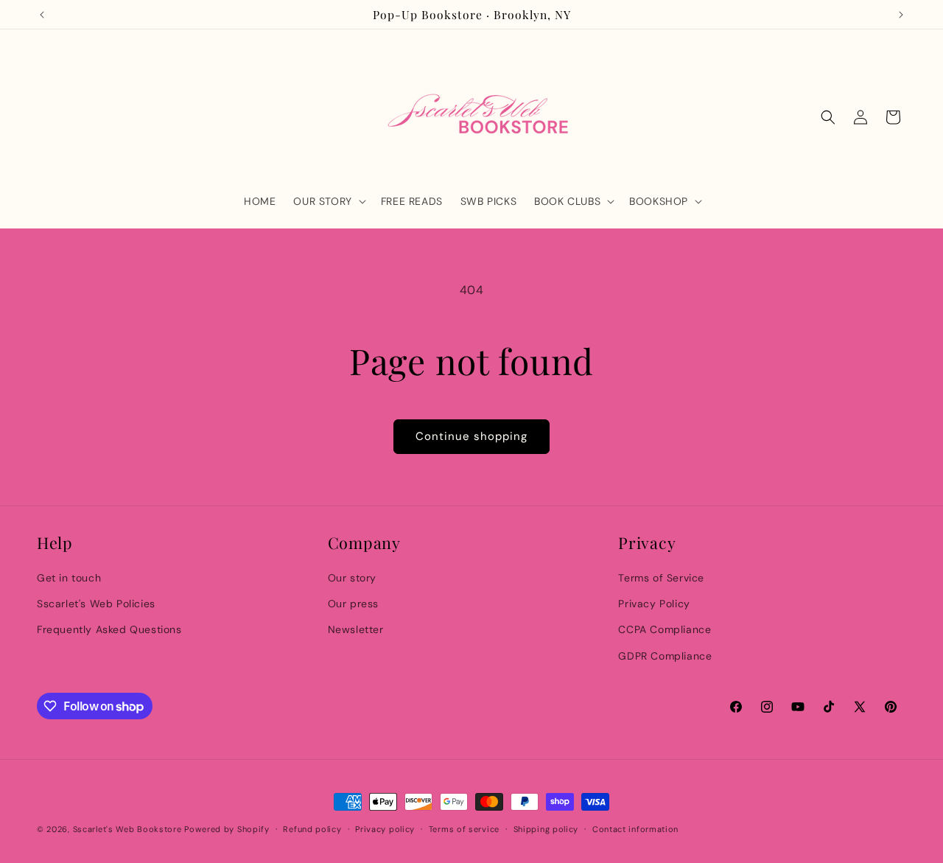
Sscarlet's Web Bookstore (127, 829)
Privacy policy (385, 829)
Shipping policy (546, 829)
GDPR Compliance (665, 656)
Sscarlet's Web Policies (96, 603)
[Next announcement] (901, 15)
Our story (352, 577)
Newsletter (356, 629)
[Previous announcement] (42, 15)
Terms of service (464, 829)
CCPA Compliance (664, 629)
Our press (353, 603)
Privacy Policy (654, 603)
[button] (327, 201)
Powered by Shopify (227, 829)
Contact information (635, 829)
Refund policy (312, 829)
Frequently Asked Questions (109, 629)
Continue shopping (471, 436)
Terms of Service (661, 577)
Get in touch (69, 577)
